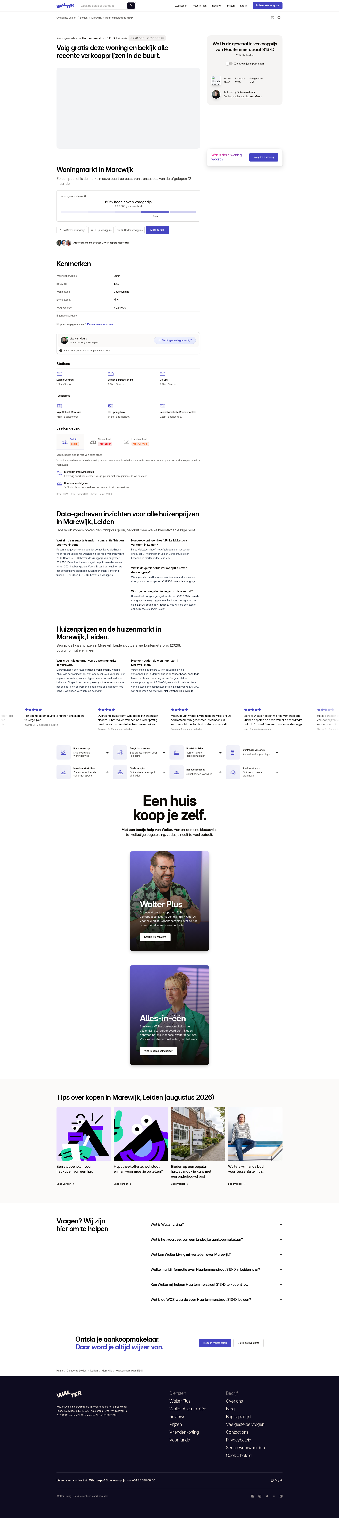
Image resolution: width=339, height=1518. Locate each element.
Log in (243, 5)
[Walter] (65, 5)
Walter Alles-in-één (188, 1408)
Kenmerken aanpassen (100, 324)
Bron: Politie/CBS (79, 494)
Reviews (216, 5)
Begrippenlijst (238, 1416)
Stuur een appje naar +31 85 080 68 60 (130, 1480)
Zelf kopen (181, 5)
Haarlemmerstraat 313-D (119, 17)
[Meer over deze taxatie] (162, 38)
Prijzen (231, 5)
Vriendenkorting (184, 1432)
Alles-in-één (200, 5)
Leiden (84, 17)
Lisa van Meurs (253, 96)
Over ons (234, 1401)
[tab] (70, 442)
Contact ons (237, 1432)
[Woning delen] (272, 17)
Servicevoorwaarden (245, 1447)
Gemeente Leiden (66, 17)
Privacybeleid (238, 1440)
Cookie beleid (239, 1455)
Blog (230, 1408)
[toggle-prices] (229, 63)
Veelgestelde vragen (245, 1424)
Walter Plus (180, 1401)
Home (59, 1370)
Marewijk (96, 17)
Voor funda (180, 1440)
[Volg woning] (278, 17)
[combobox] (107, 6)
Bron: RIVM (62, 494)
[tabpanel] (128, 471)
